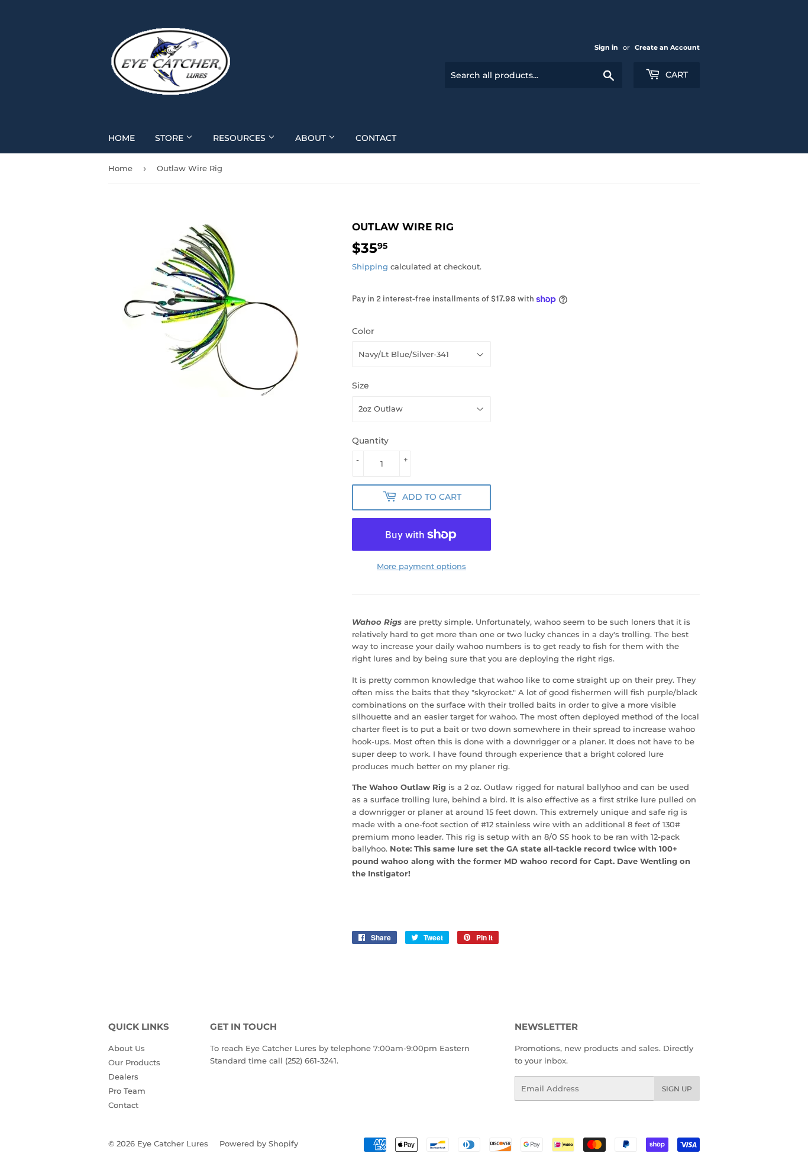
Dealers (123, 1076)
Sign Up (677, 1088)
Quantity (370, 440)
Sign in (606, 47)
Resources (240, 138)
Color (363, 331)
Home (121, 138)
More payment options (421, 566)
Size (360, 385)
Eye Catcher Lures (172, 1143)
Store (170, 138)
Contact (375, 138)
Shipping (370, 266)
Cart (675, 74)
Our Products (134, 1062)
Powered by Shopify (258, 1143)
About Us (126, 1048)
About (311, 138)
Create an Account (667, 47)
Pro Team (127, 1090)
